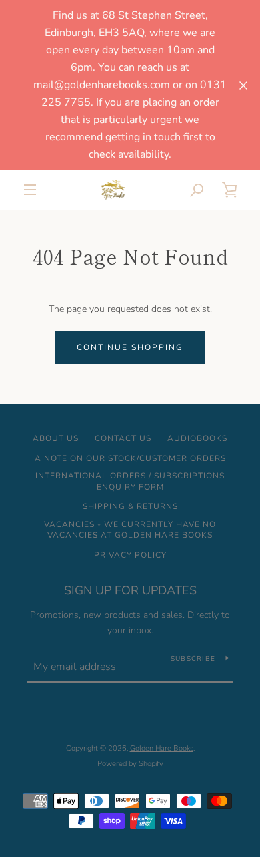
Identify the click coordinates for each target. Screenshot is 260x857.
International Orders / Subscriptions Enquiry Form (130, 481)
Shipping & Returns (130, 506)
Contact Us (123, 438)
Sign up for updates (130, 590)
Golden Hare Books (161, 748)
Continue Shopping (130, 347)
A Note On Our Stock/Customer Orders (130, 458)
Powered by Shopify (130, 764)
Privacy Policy (130, 555)
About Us (56, 438)
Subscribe (193, 658)
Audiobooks (197, 438)
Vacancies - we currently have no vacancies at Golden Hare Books (130, 530)
